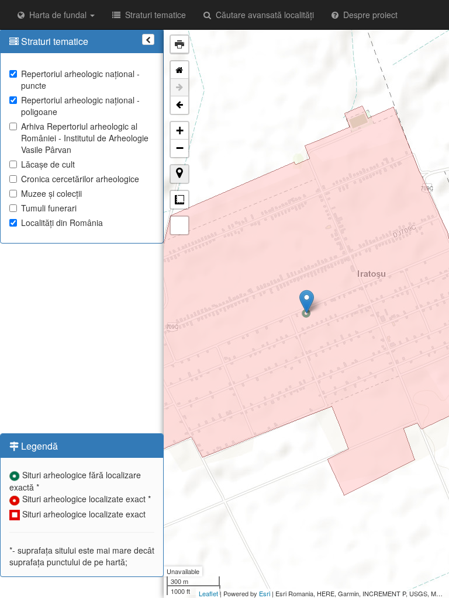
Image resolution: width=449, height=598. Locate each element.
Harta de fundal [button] (57, 14)
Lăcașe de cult (48, 164)
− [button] (180, 148)
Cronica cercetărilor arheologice (80, 179)
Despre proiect (368, 14)
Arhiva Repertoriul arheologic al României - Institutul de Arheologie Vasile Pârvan (84, 137)
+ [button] (180, 130)
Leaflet (208, 593)
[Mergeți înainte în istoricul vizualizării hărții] (179, 87)
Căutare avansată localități (262, 14)
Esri (264, 593)
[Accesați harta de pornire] (179, 70)
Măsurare (179, 199)
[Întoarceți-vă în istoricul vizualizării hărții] (179, 105)
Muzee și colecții (51, 193)
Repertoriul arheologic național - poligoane (80, 105)
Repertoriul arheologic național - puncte (80, 79)
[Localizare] (179, 174)
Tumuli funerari (49, 208)
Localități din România (62, 222)
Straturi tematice (153, 14)
